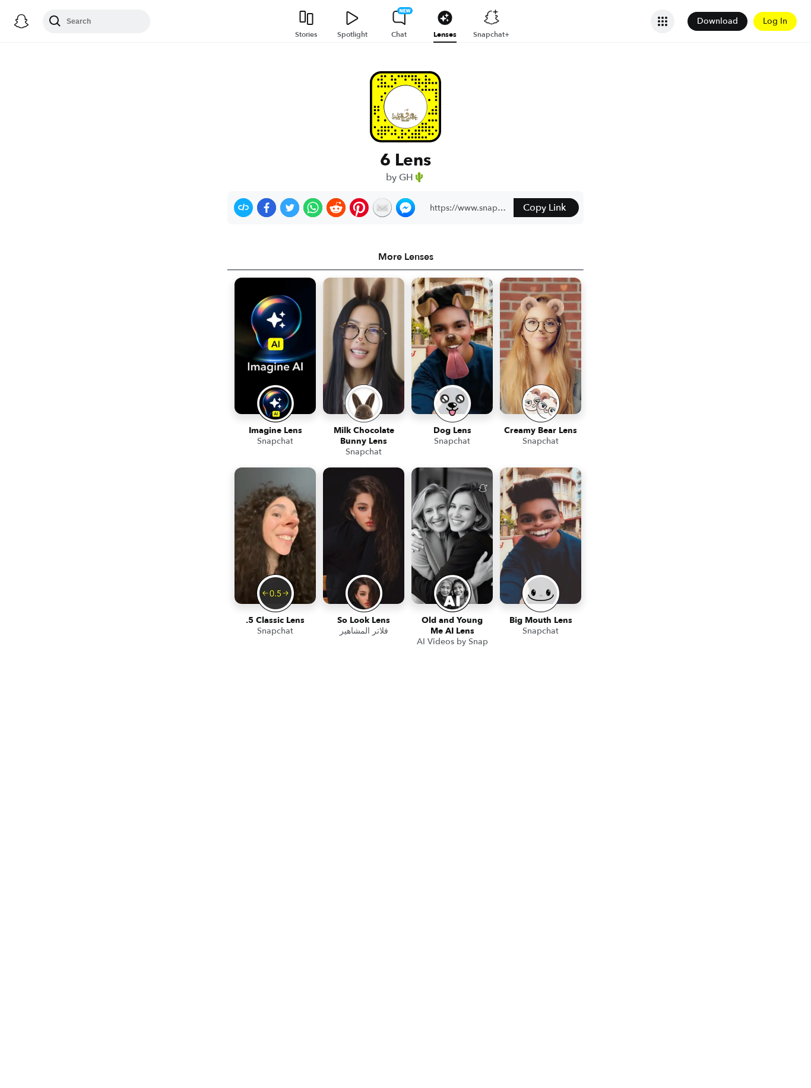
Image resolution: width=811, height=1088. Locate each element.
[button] (243, 207)
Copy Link (544, 207)
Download (717, 21)
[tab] (405, 257)
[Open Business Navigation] (662, 21)
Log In (775, 21)
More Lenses (405, 256)
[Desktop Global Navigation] (21, 21)
